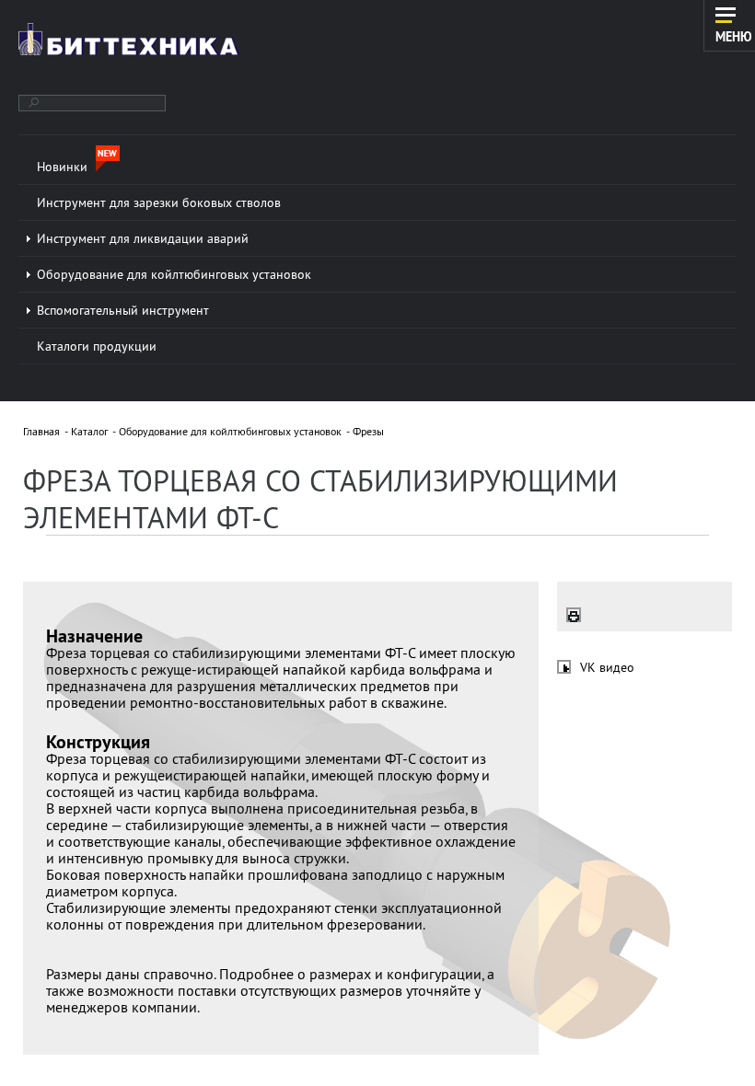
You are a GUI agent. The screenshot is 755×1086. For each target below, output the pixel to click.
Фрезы (368, 431)
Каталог (89, 431)
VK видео (607, 667)
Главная (41, 431)
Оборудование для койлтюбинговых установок (230, 431)
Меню (733, 36)
